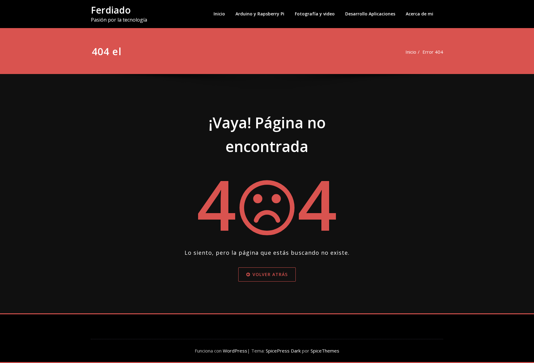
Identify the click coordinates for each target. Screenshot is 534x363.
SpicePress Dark (283, 351)
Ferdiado (111, 10)
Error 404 (432, 52)
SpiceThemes (324, 351)
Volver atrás (270, 274)
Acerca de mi (419, 14)
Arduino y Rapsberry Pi (259, 14)
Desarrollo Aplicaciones (370, 14)
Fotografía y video (315, 14)
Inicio (219, 14)
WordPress (235, 351)
